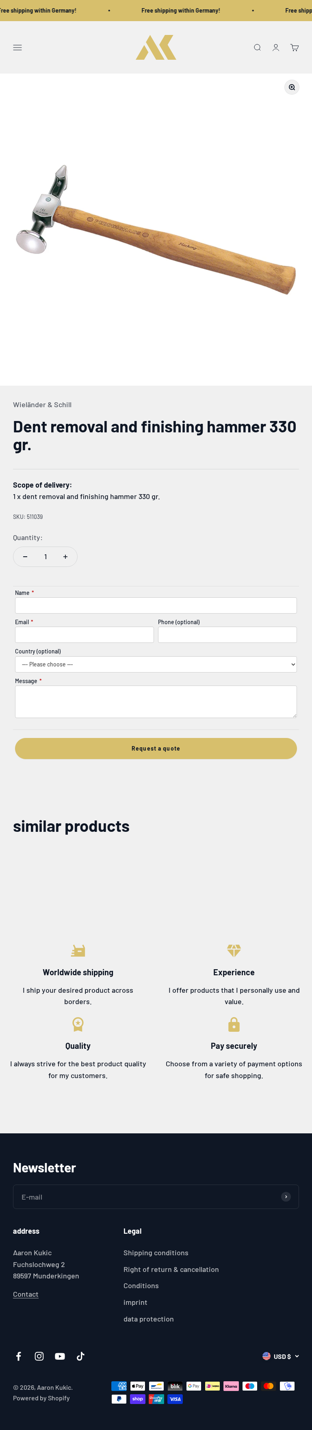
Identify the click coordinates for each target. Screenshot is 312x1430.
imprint (135, 1302)
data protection (149, 1318)
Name (24, 592)
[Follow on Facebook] (18, 1356)
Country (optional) (38, 651)
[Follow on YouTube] (59, 1356)
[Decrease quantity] (25, 556)
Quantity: (28, 537)
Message (28, 680)
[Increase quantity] (65, 556)
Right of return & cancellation (171, 1269)
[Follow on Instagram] (39, 1356)
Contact (26, 1293)
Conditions (141, 1285)
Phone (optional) (178, 621)
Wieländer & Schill (42, 404)
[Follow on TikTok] (80, 1356)
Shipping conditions (156, 1252)
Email (24, 621)
